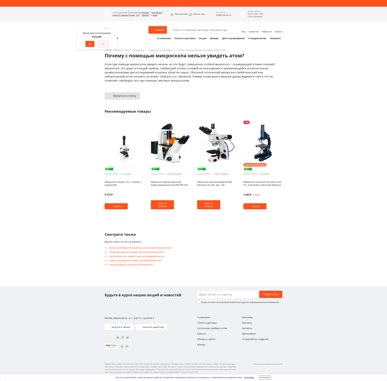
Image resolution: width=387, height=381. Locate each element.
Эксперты (247, 328)
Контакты (247, 322)
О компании (164, 38)
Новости (201, 333)
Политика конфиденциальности (267, 364)
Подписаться (271, 294)
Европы (145, 15)
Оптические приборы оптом (212, 328)
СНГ (138, 15)
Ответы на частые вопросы (161, 50)
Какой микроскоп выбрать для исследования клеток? (137, 256)
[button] (179, 14)
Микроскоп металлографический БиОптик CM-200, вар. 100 (214, 183)
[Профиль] (243, 28)
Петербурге (156, 12)
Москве (145, 12)
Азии (155, 15)
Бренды (214, 38)
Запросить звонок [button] (120, 327)
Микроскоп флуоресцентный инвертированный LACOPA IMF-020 (169, 183)
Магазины (247, 317)
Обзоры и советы (122, 50)
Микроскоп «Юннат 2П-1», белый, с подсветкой (123, 183)
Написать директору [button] (153, 327)
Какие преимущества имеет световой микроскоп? (135, 260)
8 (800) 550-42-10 (223, 15)
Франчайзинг (249, 333)
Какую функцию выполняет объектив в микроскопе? (136, 252)
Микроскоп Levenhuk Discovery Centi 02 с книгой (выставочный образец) (262, 183)
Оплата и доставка (185, 38)
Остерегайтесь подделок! (255, 339)
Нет (103, 43)
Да (90, 43)
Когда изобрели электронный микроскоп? (131, 264)
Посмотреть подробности (210, 3)
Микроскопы (138, 50)
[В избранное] (138, 122)
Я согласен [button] (265, 377)
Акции (203, 38)
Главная (108, 50)
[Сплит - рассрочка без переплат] (109, 169)
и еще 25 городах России (123, 15)
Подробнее (249, 377)
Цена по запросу (162, 205)
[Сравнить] (142, 122)
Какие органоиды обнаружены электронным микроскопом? (140, 247)
